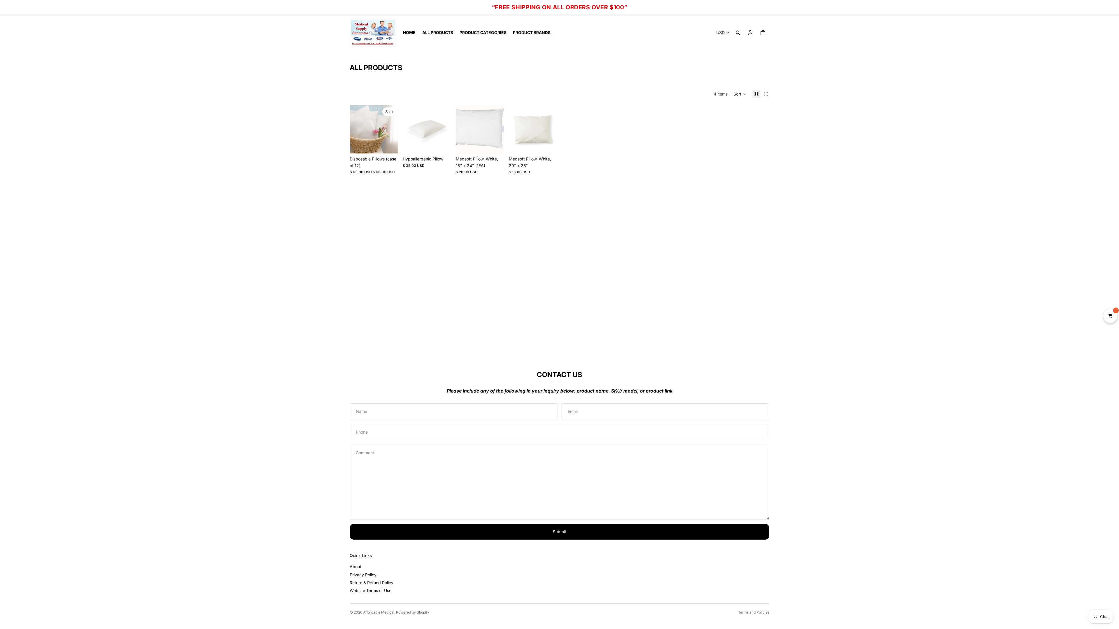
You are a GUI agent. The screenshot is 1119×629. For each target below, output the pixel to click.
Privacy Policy (363, 574)
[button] (740, 94)
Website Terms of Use (370, 590)
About (355, 566)
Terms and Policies (753, 612)
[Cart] (762, 32)
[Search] (737, 32)
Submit (559, 531)
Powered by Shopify (412, 612)
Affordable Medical (378, 612)
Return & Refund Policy (371, 582)
